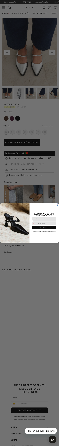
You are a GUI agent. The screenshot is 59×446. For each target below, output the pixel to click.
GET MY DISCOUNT (44, 227)
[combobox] (35, 223)
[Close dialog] (58, 204)
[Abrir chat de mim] (52, 439)
